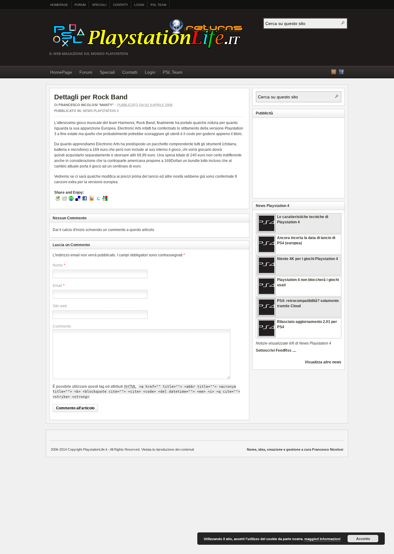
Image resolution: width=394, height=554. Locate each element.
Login (139, 4)
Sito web (60, 306)
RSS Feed (334, 72)
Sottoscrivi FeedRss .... (276, 350)
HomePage (59, 4)
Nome (58, 265)
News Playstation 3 (101, 111)
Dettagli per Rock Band (90, 97)
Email (57, 285)
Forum (80, 4)
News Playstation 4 (272, 206)
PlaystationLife (150, 34)
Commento (62, 326)
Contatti (120, 4)
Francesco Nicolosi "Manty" (86, 105)
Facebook (341, 72)
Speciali (99, 4)
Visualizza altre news (323, 362)
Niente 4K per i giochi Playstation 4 (307, 259)
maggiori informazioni (322, 538)
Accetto (363, 538)
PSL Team (158, 4)
